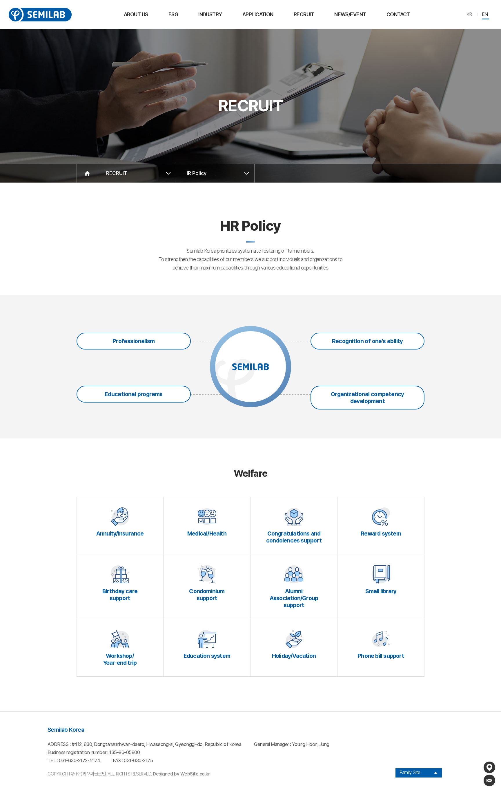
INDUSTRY (210, 14)
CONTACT (398, 14)
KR (469, 14)
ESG (173, 14)
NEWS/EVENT (350, 14)
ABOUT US (136, 14)
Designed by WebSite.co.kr (181, 774)
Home (87, 173)
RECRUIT (304, 14)
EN (485, 14)
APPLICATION (257, 14)
